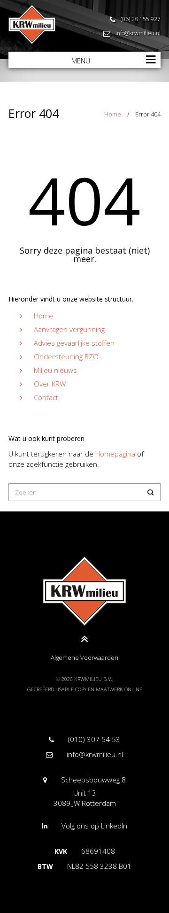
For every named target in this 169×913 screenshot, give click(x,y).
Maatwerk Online (119, 689)
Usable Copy (70, 689)
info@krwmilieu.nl (138, 33)
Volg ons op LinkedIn (94, 825)
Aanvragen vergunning (69, 329)
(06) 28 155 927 (141, 19)
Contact (46, 397)
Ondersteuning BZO (66, 356)
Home (112, 114)
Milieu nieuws (55, 370)
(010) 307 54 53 (94, 739)
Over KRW (50, 383)
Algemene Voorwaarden (84, 657)
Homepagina (115, 453)
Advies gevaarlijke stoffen (74, 343)
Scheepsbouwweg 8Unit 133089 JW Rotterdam (90, 791)
